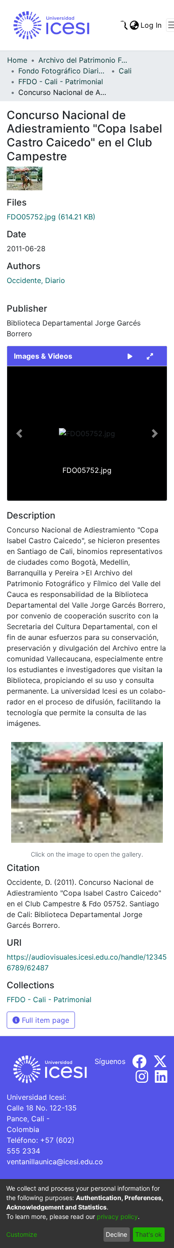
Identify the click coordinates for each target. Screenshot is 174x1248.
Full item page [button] (44, 1020)
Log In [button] (151, 25)
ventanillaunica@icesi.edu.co (55, 1161)
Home (17, 60)
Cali (125, 70)
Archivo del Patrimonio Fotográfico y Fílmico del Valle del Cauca (83, 60)
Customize (21, 1234)
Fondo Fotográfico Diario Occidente (63, 70)
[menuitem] (134, 25)
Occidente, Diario (36, 280)
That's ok (148, 1234)
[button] (19, 433)
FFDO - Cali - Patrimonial (60, 81)
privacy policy (117, 1216)
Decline (116, 1234)
